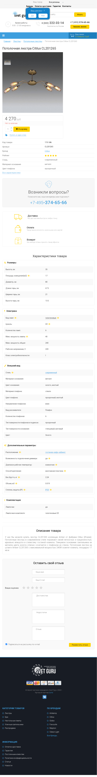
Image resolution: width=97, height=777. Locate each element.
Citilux (47, 151)
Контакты (66, 6)
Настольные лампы (13, 721)
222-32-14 (53, 23)
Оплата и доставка (43, 6)
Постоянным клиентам (14, 754)
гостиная (49, 452)
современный (51, 373)
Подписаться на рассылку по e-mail (24, 644)
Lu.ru (51, 692)
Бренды (29, 6)
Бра (6, 717)
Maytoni (53, 728)
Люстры (8, 713)
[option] (7, 62)
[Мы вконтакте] (43, 698)
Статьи (8, 762)
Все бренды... (52, 736)
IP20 (47, 490)
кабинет (62, 452)
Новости (8, 765)
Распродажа (10, 728)
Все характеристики (11, 173)
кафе (56, 452)
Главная (7, 41)
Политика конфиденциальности (18, 758)
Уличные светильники (14, 724)
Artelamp (53, 713)
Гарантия (57, 6)
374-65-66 (80, 22)
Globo (52, 721)
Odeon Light (54, 732)
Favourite (53, 724)
